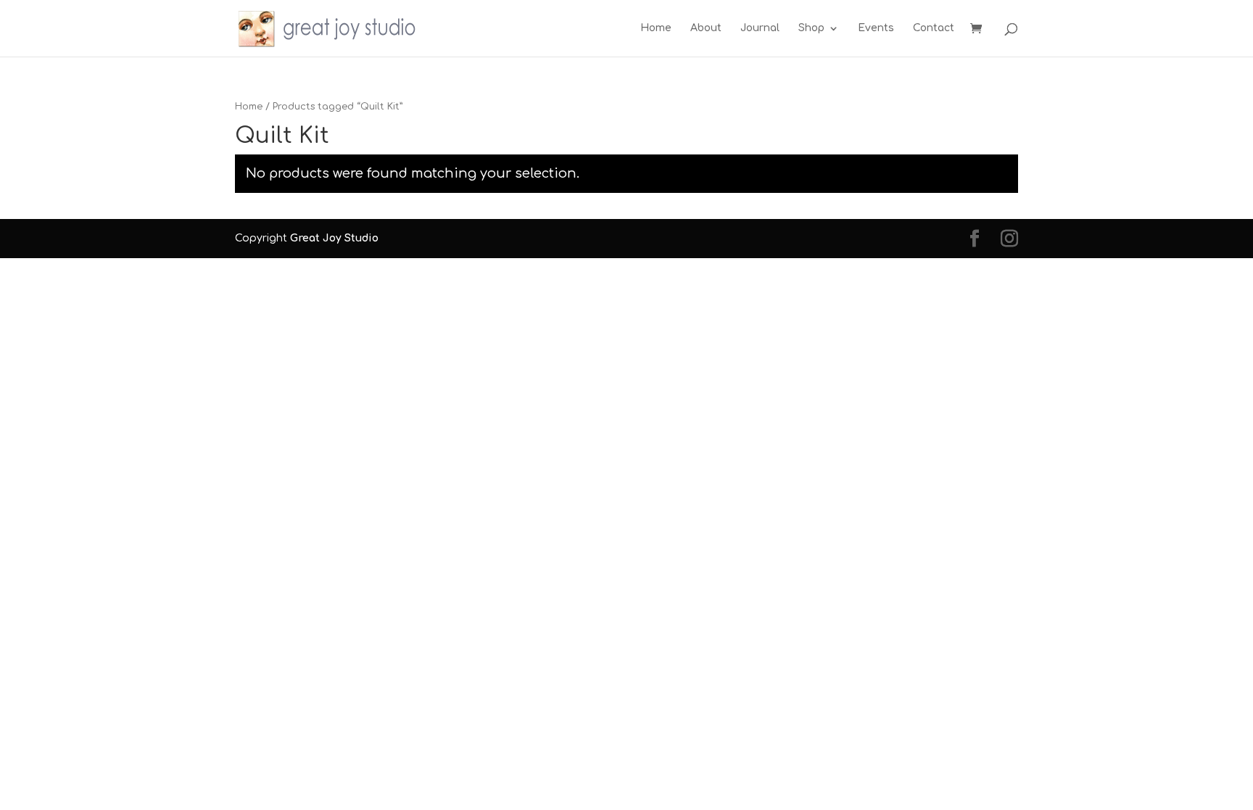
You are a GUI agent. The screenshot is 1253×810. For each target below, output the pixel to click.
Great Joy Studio (334, 238)
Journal (759, 28)
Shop (811, 28)
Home (655, 28)
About (705, 28)
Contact (933, 28)
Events (876, 28)
